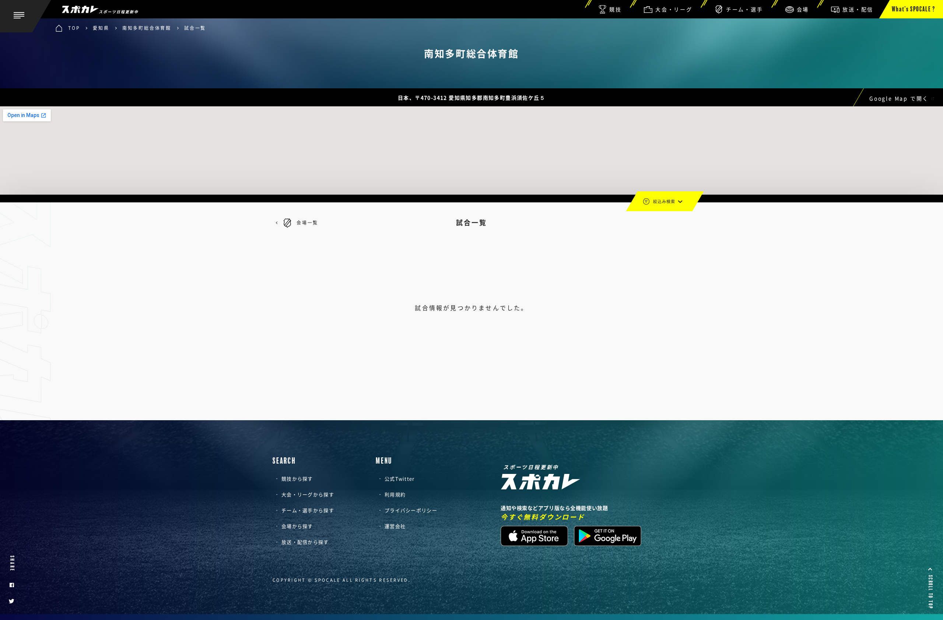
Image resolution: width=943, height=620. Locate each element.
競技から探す (297, 478)
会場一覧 (307, 222)
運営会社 (395, 525)
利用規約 (395, 494)
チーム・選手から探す (307, 510)
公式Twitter (400, 478)
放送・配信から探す (305, 541)
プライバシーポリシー (411, 510)
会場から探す (297, 525)
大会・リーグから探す (307, 494)
